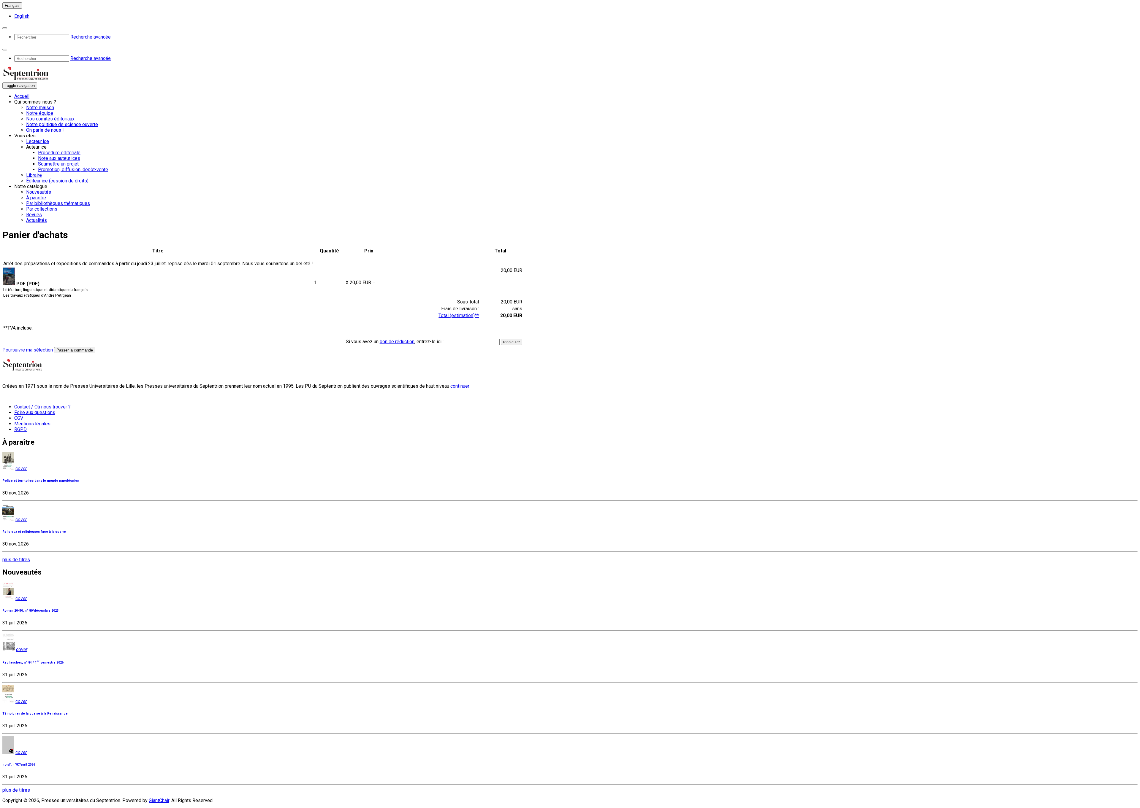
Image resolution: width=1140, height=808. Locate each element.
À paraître (36, 198)
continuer (459, 386)
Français (12, 5)
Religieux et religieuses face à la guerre (34, 532)
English (21, 16)
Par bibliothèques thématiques (58, 203)
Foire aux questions (34, 412)
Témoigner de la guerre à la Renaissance (35, 713)
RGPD (20, 429)
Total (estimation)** (458, 315)
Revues (34, 214)
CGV (18, 418)
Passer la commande (74, 350)
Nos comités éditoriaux (50, 119)
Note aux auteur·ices (59, 158)
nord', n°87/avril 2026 (18, 764)
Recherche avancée (90, 37)
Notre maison (40, 107)
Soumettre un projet (58, 164)
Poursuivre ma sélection (27, 350)
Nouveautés (38, 192)
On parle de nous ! (45, 130)
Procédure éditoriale (59, 152)
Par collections (41, 209)
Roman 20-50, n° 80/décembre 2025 (30, 611)
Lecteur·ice (37, 141)
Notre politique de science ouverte (62, 124)
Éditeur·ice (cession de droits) (57, 181)
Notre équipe (39, 113)
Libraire (34, 175)
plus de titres (16, 559)
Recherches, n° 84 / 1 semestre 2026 (33, 662)
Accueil (21, 96)
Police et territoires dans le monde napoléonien (40, 481)
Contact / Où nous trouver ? (42, 407)
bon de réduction (397, 341)
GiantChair (159, 800)
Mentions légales (32, 424)
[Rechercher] (4, 28)
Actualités (36, 220)
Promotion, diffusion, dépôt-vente (73, 169)
